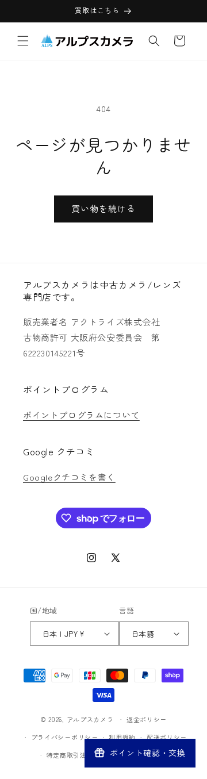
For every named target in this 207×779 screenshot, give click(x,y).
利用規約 (122, 737)
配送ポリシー (167, 737)
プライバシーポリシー (64, 737)
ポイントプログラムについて (81, 415)
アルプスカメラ (90, 719)
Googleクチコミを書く (69, 477)
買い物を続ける (103, 208)
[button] (23, 40)
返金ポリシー (146, 719)
